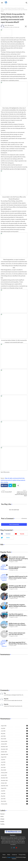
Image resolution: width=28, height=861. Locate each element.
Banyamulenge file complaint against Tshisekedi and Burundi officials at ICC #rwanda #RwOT (17, 605)
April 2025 (14, 767)
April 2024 (14, 798)
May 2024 (14, 796)
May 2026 (14, 733)
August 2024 (14, 788)
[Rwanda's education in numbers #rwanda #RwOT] (4, 568)
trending (2, 824)
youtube (22, 534)
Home (2, 8)
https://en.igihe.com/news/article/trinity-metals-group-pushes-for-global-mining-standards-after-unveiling (13, 480)
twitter (8, 537)
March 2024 (14, 801)
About (8, 854)
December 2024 (14, 777)
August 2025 (14, 757)
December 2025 (14, 746)
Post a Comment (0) (14, 524)
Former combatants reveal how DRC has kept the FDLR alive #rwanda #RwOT (17, 596)
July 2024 (14, 790)
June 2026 (14, 731)
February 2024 (14, 804)
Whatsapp (14, 485)
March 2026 (14, 738)
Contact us (14, 854)
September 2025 (14, 754)
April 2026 (14, 736)
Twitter (10, 485)
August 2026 (14, 725)
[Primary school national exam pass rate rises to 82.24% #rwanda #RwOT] (4, 634)
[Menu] (2, 2)
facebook (8, 534)
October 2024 (14, 783)
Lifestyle (2, 819)
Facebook (5, 485)
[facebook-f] (12, 848)
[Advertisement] (14, 671)
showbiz (2, 821)
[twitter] (14, 848)
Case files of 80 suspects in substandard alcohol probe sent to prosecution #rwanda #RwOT (18, 614)
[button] (26, 2)
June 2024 (14, 793)
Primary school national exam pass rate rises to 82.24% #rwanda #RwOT (17, 633)
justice (2, 816)
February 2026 (14, 741)
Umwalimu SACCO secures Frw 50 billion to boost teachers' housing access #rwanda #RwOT (18, 577)
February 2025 (14, 772)
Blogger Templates (11, 857)
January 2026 (14, 744)
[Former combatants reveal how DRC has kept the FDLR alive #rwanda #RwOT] (4, 596)
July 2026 (14, 728)
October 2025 (14, 751)
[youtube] (16, 848)
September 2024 (14, 785)
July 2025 (14, 759)
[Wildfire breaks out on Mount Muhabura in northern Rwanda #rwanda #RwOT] (4, 624)
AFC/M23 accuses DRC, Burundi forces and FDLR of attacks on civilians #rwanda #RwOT (17, 586)
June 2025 (14, 762)
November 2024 (14, 780)
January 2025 (14, 775)
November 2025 (14, 749)
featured (2, 814)
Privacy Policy (22, 854)
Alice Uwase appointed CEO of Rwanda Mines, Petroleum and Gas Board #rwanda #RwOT (18, 643)
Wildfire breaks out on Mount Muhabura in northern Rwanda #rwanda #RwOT (17, 624)
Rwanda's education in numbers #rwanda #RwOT (17, 567)
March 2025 (14, 770)
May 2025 (14, 764)
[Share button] (18, 485)
